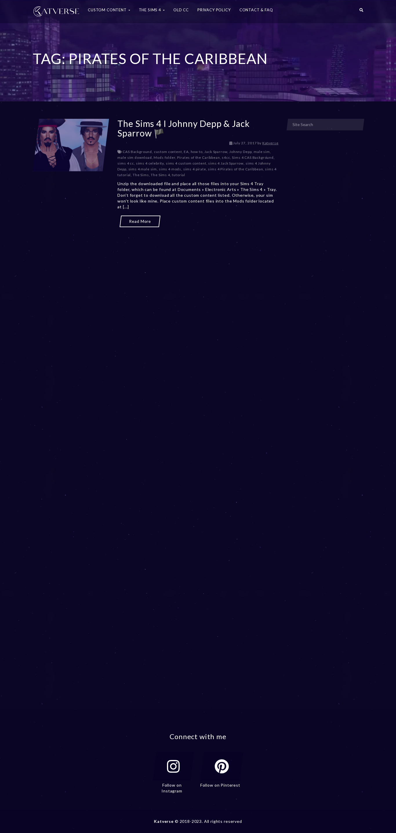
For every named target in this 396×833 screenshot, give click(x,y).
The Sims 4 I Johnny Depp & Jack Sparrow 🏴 (183, 128)
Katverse (270, 143)
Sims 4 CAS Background (253, 157)
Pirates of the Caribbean (198, 157)
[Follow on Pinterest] (221, 766)
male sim (262, 152)
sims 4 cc (125, 163)
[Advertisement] (156, 254)
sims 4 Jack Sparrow (226, 163)
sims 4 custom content (186, 163)
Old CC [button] (181, 10)
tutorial (178, 175)
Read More (140, 221)
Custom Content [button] (108, 10)
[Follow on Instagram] (173, 766)
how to (197, 152)
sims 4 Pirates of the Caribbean (235, 169)
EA (186, 152)
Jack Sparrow (215, 152)
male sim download (134, 157)
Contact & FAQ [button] (256, 10)
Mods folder (164, 157)
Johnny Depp (240, 152)
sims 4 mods (170, 169)
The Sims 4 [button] (150, 10)
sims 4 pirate (194, 169)
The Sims (141, 175)
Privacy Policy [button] (214, 10)
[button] (361, 11)
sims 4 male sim (142, 169)
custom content (168, 152)
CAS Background (137, 152)
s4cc (226, 157)
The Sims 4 (160, 175)
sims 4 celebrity (150, 163)
